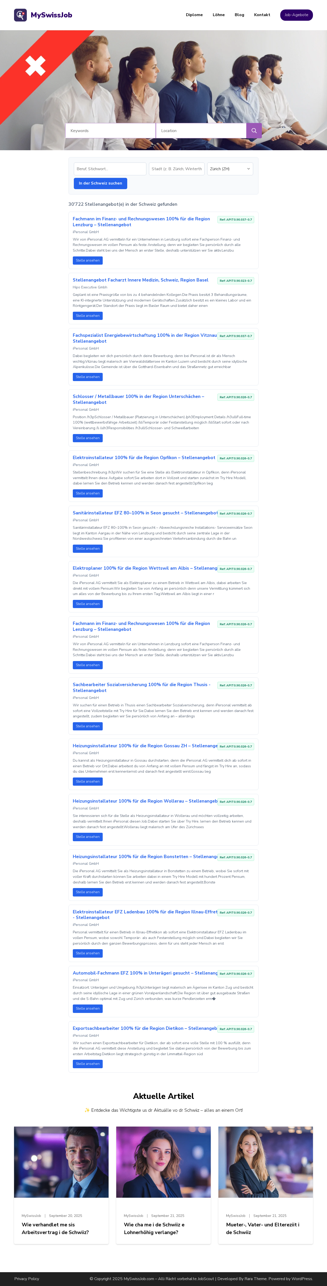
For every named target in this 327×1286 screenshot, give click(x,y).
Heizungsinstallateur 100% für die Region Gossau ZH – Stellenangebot (149, 746)
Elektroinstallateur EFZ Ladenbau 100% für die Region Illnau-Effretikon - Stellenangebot (149, 915)
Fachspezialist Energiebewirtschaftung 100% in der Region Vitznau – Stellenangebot (146, 338)
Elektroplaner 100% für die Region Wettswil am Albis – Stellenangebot (150, 568)
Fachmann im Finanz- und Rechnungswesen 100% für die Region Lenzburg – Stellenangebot (141, 222)
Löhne (219, 15)
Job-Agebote (296, 15)
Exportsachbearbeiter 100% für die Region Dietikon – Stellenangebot (147, 1028)
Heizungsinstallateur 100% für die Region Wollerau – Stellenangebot (148, 801)
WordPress (301, 1279)
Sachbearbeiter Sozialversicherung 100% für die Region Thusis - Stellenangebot (142, 688)
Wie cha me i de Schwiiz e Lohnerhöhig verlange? (154, 1228)
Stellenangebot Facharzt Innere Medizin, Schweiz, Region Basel (140, 280)
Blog (239, 15)
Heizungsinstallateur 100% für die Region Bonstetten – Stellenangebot (150, 856)
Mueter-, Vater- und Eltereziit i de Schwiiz (262, 1228)
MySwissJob (51, 15)
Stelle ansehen (88, 260)
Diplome (194, 15)
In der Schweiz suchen (100, 183)
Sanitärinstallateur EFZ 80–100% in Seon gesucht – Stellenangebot (145, 513)
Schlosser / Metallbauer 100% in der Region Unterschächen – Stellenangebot (138, 399)
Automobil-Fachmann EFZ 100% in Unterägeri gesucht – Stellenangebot (150, 973)
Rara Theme (255, 1279)
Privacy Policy (26, 1279)
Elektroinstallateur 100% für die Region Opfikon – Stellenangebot (144, 458)
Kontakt (262, 15)
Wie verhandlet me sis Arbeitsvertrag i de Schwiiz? (55, 1228)
